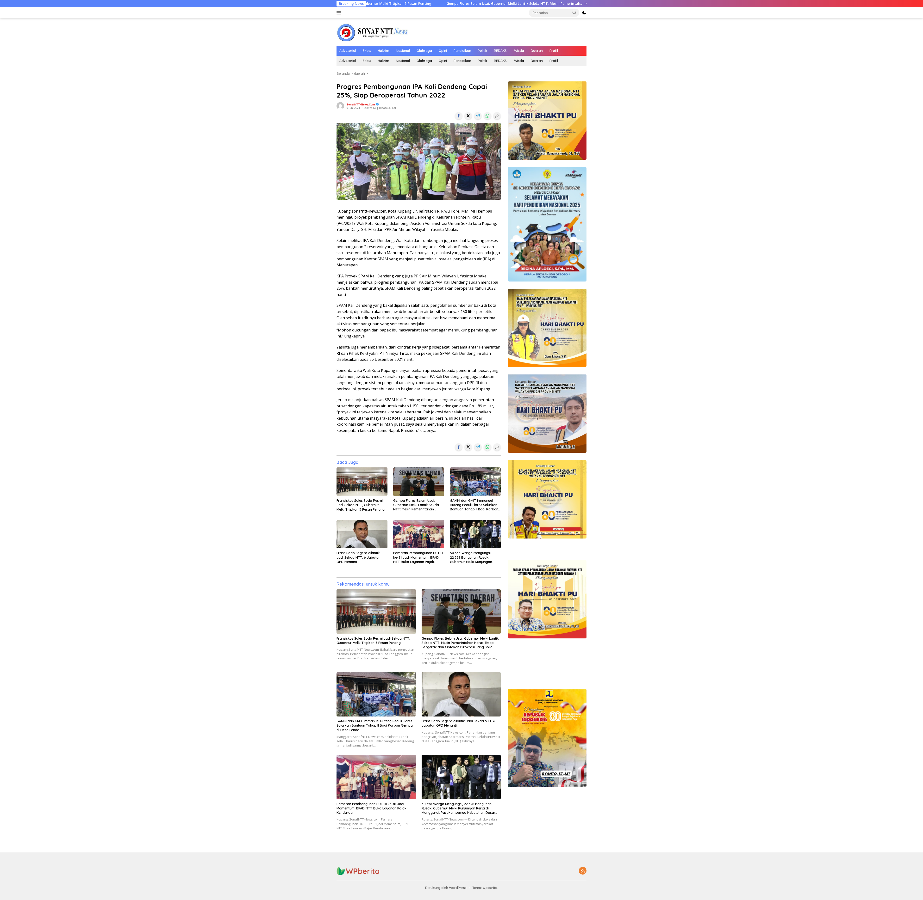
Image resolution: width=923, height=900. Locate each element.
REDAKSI (500, 51)
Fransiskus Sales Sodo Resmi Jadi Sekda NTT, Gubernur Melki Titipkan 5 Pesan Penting (361, 504)
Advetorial (347, 51)
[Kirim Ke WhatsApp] (487, 115)
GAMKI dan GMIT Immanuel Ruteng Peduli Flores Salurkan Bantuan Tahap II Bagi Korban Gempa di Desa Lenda (474, 505)
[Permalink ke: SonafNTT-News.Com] (340, 105)
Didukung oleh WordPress (446, 888)
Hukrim (383, 51)
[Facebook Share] (458, 115)
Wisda (519, 51)
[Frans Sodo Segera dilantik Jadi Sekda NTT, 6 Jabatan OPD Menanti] (362, 534)
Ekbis (367, 51)
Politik (482, 51)
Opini (443, 51)
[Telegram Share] (477, 115)
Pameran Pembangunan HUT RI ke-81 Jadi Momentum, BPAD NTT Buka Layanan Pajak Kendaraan (418, 557)
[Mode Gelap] (584, 13)
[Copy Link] (497, 115)
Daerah (537, 51)
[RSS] (582, 871)
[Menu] (340, 13)
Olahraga (424, 51)
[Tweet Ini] (468, 115)
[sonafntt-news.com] (373, 31)
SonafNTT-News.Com (361, 104)
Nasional (403, 51)
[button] (574, 12)
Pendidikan (462, 51)
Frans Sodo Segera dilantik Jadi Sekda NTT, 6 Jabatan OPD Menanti (358, 557)
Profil (553, 51)
